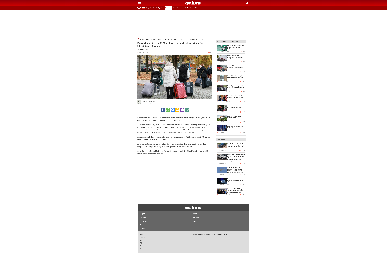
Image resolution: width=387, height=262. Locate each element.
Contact (142, 246)
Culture (197, 8)
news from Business (229, 42)
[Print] (187, 110)
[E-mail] (177, 110)
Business (168, 8)
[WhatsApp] (168, 110)
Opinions (161, 8)
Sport (191, 8)
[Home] (193, 3)
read (223, 139)
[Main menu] (139, 3)
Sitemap (142, 237)
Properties (176, 8)
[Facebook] (163, 110)
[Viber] (182, 110)
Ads (141, 243)
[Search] (247, 3)
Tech (186, 8)
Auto (182, 8)
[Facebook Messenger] (173, 110)
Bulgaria (148, 8)
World (155, 8)
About (142, 234)
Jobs (141, 240)
